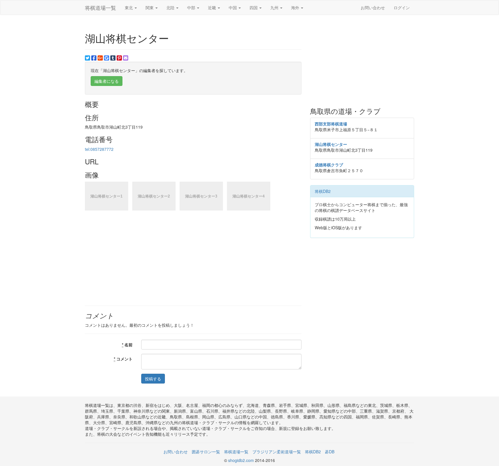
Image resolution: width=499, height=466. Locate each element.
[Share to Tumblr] (113, 58)
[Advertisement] (362, 61)
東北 (129, 7)
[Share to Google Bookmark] (106, 58)
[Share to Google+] (100, 58)
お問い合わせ (373, 7)
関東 (150, 7)
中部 (191, 7)
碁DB (329, 451)
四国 (254, 7)
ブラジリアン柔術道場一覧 (276, 451)
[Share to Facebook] (93, 58)
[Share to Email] (125, 58)
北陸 (171, 7)
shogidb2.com (241, 460)
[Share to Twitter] (87, 58)
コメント (123, 359)
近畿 (212, 7)
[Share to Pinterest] (119, 58)
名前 (127, 344)
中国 (233, 7)
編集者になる (106, 81)
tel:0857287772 (99, 149)
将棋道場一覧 (100, 7)
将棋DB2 (323, 191)
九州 (275, 7)
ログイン (402, 7)
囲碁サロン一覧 (206, 451)
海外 (295, 7)
